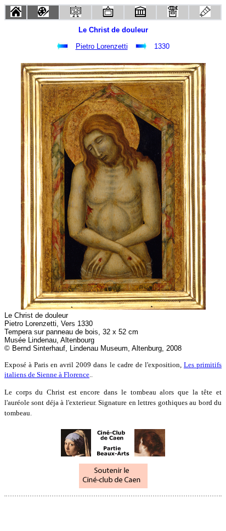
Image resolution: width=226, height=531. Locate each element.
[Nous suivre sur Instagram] (134, 511)
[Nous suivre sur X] (113, 511)
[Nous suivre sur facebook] (92, 511)
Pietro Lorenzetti (102, 46)
